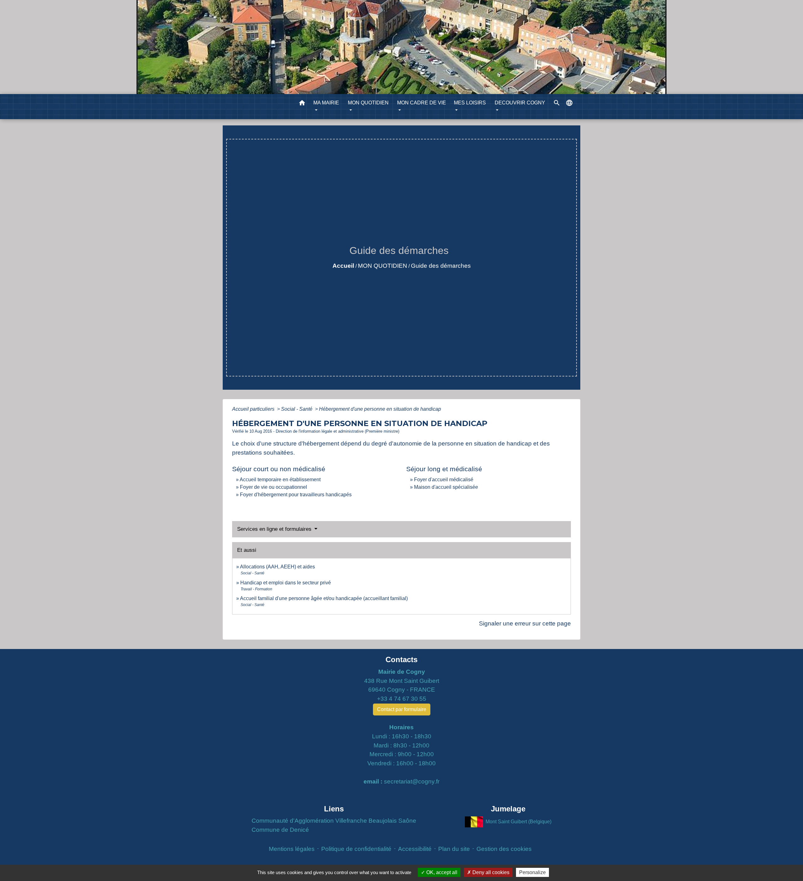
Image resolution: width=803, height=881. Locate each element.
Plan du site (454, 849)
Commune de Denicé (280, 829)
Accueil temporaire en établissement (280, 479)
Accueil (343, 265)
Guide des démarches (441, 265)
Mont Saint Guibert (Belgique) (518, 821)
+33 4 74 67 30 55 (401, 698)
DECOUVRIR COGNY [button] (520, 102)
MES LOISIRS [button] (470, 102)
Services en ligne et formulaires (275, 529)
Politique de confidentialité (356, 849)
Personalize (532, 872)
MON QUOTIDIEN (382, 265)
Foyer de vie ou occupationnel (273, 487)
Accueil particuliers (254, 409)
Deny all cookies (490, 872)
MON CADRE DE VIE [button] (421, 102)
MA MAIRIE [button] (326, 102)
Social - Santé (297, 409)
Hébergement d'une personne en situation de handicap (380, 409)
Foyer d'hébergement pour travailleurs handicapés (296, 494)
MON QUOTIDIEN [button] (368, 102)
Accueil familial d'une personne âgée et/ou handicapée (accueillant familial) (324, 598)
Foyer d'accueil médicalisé (443, 479)
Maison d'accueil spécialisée (446, 487)
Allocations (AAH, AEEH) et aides (277, 566)
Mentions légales (292, 849)
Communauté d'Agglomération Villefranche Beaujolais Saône (334, 820)
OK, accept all (441, 872)
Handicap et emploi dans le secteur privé (285, 582)
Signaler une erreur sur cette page (525, 623)
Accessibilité (415, 849)
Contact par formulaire (401, 709)
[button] (302, 104)
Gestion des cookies (504, 849)
